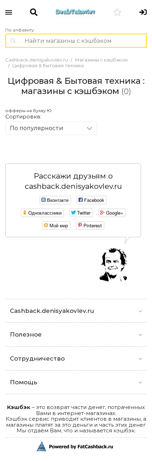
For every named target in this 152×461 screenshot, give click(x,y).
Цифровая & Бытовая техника (48, 65)
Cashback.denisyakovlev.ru (36, 60)
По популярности (36, 128)
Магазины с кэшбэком (101, 60)
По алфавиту (19, 30)
